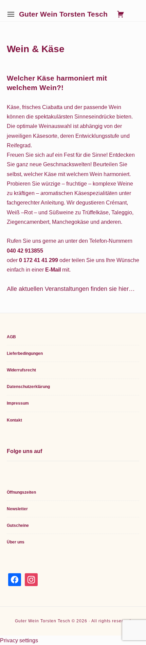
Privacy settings (19, 640)
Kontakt (14, 420)
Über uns (15, 542)
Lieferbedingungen (25, 353)
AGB (11, 337)
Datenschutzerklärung (28, 386)
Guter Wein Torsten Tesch (63, 14)
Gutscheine (18, 525)
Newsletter (17, 509)
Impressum (18, 403)
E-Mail (53, 269)
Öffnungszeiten (21, 492)
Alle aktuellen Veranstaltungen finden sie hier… (71, 288)
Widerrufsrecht (21, 370)
